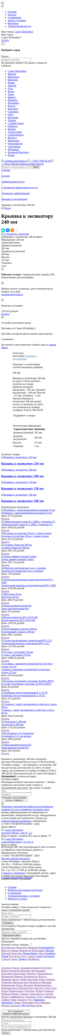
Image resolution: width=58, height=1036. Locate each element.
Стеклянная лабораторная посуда (19, 187)
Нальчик (28, 985)
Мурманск (13, 149)
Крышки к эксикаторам (14, 199)
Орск (54, 988)
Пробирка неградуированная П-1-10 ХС (23, 695)
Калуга (11, 106)
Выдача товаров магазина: (15, 858)
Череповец (13, 140)
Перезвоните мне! (11, 935)
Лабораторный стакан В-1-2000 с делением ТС (27, 524)
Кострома (13, 117)
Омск (41, 953)
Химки (17, 1002)
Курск (11, 91)
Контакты (13, 23)
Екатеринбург (46, 947)
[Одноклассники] (12, 230)
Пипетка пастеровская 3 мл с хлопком (22, 571)
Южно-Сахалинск (11, 1005)
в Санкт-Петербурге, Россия (16, 877)
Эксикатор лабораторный (15, 193)
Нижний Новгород (11, 953)
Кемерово (6, 979)
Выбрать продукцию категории (25, 890)
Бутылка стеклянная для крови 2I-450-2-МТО (26, 684)
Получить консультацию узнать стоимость (14, 799)
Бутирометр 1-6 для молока (16, 736)
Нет (7, 40)
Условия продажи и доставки (24, 895)
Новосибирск (30, 953)
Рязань (11, 82)
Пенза (4, 991)
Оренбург (50, 953)
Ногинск (39, 988)
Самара (31, 956)
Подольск (29, 991)
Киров (23, 979)
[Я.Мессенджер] (3, 230)
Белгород (13, 108)
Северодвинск (16, 134)
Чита (37, 1002)
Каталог (12, 14)
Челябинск (33, 959)
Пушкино (48, 991)
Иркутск (6, 950)
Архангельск (15, 132)
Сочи (39, 996)
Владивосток (8, 947)
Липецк (12, 85)
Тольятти (22, 999)
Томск (14, 959)
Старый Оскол (16, 123)
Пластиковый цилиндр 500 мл (18, 631)
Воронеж (13, 79)
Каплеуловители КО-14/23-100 (18, 620)
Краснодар (25, 950)
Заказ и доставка (17, 20)
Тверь (11, 94)
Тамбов (12, 120)
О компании (14, 17)
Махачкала (35, 982)
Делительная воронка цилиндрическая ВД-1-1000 (28, 585)
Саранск (24, 994)
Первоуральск (16, 991)
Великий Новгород (18, 152)
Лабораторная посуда (19, 26)
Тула (10, 88)
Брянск (11, 97)
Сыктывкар (14, 146)
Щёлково (45, 1002)
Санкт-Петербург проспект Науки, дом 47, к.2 (16, 831)
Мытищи (47, 982)
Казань (15, 950)
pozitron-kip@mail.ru (12, 294)
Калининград (31, 976)
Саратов (5, 959)
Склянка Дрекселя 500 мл (15, 547)
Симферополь (16, 996)
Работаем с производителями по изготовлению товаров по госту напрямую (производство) (27, 808)
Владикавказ (39, 970)
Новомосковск (9, 988)
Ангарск (6, 967)
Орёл (10, 114)
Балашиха (26, 967)
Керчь (16, 979)
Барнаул (37, 967)
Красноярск (38, 950)
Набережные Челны (12, 985)
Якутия (26, 1005)
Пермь (4, 956)
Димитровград (45, 973)
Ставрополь (49, 996)
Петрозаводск (15, 143)
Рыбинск (13, 126)
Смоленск (13, 111)
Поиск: (5, 56)
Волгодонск (19, 973)
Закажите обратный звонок (16, 1012)
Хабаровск (7, 1002)
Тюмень (22, 959)
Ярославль (13, 77)
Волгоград (22, 947)
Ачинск (15, 967)
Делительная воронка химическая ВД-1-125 (25, 643)
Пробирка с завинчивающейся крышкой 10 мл (26, 513)
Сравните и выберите (13, 873)
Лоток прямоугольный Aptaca (17, 559)
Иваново (12, 100)
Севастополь (36, 994)
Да (2, 40)
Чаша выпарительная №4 (15, 608)
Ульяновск (39, 999)
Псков (11, 155)
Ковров (12, 129)
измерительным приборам (15, 821)
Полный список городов (14, 944)
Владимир (13, 103)
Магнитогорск (21, 982)
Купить (5, 518)
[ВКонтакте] (8, 230)
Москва (12, 74)
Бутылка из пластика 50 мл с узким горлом (25, 536)
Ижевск (18, 976)
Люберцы (6, 982)
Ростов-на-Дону (18, 956)
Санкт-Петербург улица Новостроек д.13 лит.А (17, 840)
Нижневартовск (42, 985)
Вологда (12, 137)
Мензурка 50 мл (10, 597)
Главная (12, 11)
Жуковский (7, 976)
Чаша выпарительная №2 (15, 747)
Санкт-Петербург (23, 31)
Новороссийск (26, 988)
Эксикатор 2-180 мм (12, 724)
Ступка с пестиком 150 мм (15, 655)
